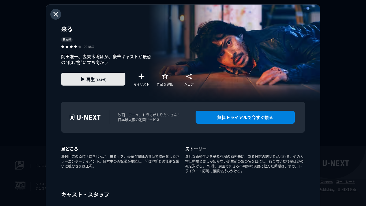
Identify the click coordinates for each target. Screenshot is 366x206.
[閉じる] (55, 14)
